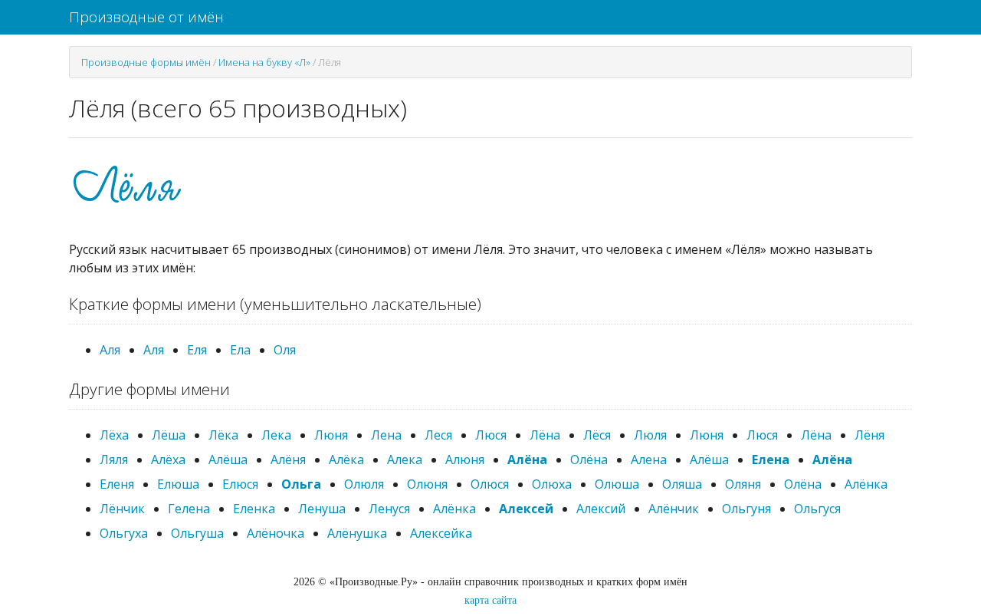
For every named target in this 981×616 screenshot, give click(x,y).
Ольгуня (746, 508)
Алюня (464, 459)
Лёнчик (122, 508)
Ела (240, 349)
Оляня (743, 484)
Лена (386, 435)
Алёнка (866, 484)
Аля (110, 349)
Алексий (600, 508)
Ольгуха (124, 533)
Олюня (427, 484)
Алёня (288, 459)
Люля (650, 435)
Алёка (346, 459)
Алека (404, 459)
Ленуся (389, 508)
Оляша (682, 484)
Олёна (589, 459)
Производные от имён (146, 17)
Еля (197, 349)
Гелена (189, 508)
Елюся (240, 484)
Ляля (114, 459)
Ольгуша (197, 533)
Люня (331, 435)
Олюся (490, 484)
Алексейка (441, 533)
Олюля (364, 484)
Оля (285, 349)
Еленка (254, 508)
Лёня (869, 435)
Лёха (114, 435)
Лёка (223, 435)
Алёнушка (357, 533)
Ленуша (322, 508)
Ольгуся (817, 508)
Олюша (617, 484)
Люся (491, 435)
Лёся (597, 435)
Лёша (168, 435)
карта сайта (490, 600)
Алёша (228, 459)
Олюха (552, 484)
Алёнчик (673, 508)
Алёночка (275, 533)
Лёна (545, 435)
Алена (649, 459)
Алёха (168, 459)
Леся (438, 435)
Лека (276, 435)
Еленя (117, 484)
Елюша (178, 484)
